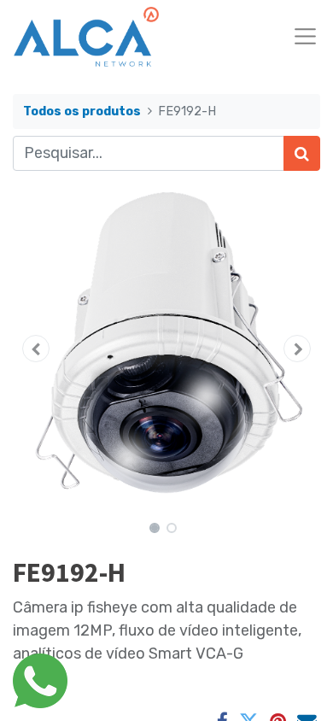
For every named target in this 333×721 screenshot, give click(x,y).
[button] (36, 348)
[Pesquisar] (301, 153)
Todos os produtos (82, 111)
